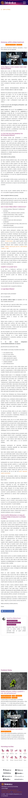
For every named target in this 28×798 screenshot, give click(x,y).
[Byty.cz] (19, 770)
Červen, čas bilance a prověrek (12, 729)
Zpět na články (6, 9)
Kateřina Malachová (14, 618)
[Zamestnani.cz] (18, 779)
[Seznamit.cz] (7, 776)
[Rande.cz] (19, 773)
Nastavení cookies (5, 792)
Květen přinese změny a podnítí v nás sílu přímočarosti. (12, 692)
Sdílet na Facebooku (8, 611)
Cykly (13, 695)
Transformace (18, 695)
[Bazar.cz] (7, 770)
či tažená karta (9, 241)
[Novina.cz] (7, 773)
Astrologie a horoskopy (10, 44)
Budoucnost (19, 44)
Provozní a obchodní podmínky (9, 790)
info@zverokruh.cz (17, 792)
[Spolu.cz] (6, 779)
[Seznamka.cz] (19, 776)
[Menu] (24, 3)
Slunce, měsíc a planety (5, 697)
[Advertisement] (14, 26)
